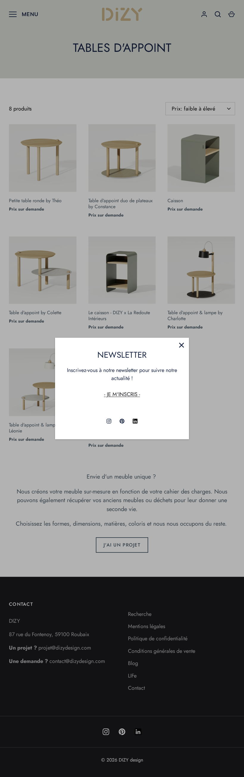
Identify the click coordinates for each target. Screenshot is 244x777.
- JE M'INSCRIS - (122, 394)
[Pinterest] (122, 421)
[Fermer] (181, 345)
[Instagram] (108, 421)
